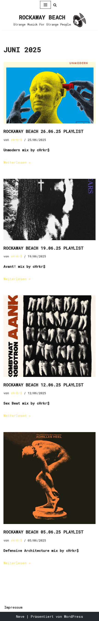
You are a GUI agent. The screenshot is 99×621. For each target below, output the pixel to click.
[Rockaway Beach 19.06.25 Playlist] (49, 209)
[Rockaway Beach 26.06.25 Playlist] (49, 92)
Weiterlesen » (17, 162)
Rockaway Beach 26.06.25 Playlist (43, 131)
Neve (20, 616)
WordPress (73, 616)
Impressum (13, 607)
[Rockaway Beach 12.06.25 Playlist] (49, 336)
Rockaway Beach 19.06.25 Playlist (43, 248)
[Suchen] (55, 5)
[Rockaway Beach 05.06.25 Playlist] (49, 478)
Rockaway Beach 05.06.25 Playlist (43, 532)
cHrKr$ (16, 140)
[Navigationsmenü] (45, 5)
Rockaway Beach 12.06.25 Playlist (43, 384)
